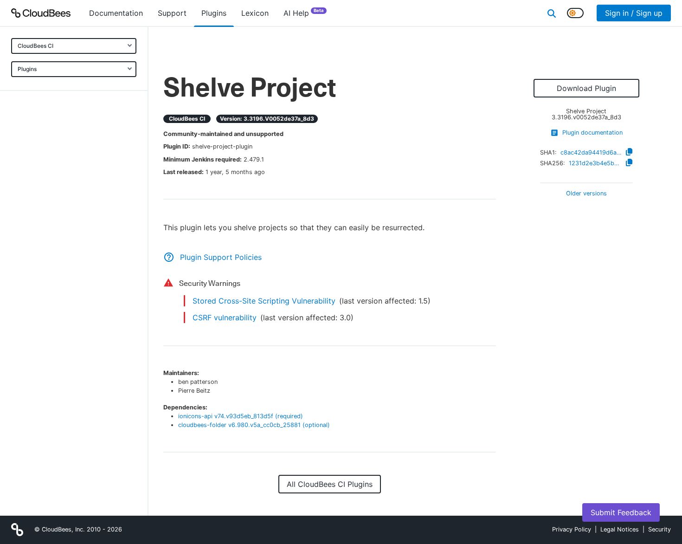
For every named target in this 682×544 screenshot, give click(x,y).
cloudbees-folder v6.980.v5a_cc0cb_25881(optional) (254, 424)
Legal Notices (619, 529)
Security (659, 529)
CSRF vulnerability (225, 317)
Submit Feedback (621, 512)
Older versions (586, 194)
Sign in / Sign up (634, 13)
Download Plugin (586, 88)
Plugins (27, 68)
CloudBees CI (35, 45)
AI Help (303, 13)
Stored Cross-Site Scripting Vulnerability (264, 300)
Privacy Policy (571, 529)
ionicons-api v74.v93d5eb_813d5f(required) (240, 416)
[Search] (552, 13)
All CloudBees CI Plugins (330, 484)
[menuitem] (116, 13)
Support (172, 13)
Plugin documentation (592, 132)
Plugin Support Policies (221, 257)
